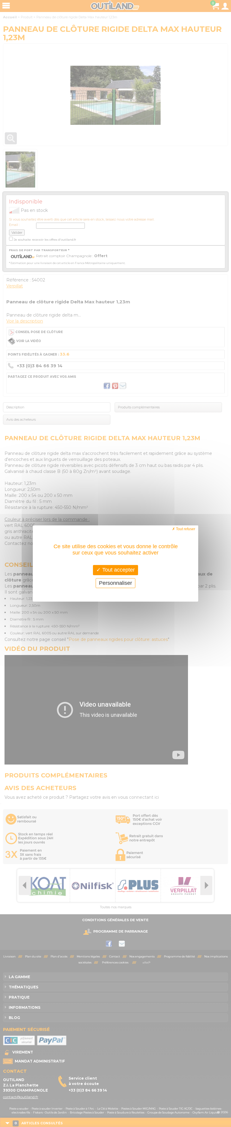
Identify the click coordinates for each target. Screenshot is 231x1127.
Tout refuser (185, 529)
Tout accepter (118, 570)
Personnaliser (115, 583)
